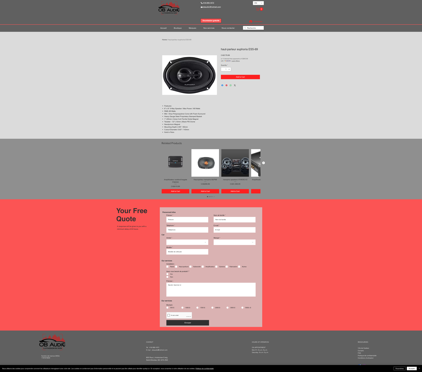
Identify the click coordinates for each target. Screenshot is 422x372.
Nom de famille (219, 215)
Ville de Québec (363, 348)
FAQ (359, 353)
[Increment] (229, 69)
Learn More (236, 61)
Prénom (169, 215)
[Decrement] (222, 69)
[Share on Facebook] (222, 85)
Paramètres (400, 368)
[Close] (419, 368)
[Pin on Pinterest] (226, 85)
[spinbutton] (226, 69)
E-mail (216, 225)
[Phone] (201, 3)
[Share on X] (235, 85)
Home (164, 40)
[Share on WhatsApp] (230, 85)
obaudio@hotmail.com (159, 350)
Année (168, 238)
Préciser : (169, 281)
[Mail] (201, 7)
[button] (260, 9)
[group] (211, 171)
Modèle (169, 247)
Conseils (361, 351)
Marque (216, 238)
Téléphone (170, 225)
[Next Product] (263, 163)
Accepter (412, 368)
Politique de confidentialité (205, 368)
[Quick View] (175, 163)
